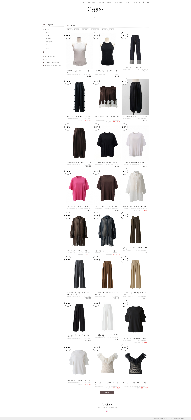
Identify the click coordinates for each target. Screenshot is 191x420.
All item (96, 18)
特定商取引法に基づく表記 (53, 65)
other (48, 48)
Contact (129, 2)
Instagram (137, 2)
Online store (91, 2)
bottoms (48, 38)
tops (47, 32)
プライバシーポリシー (52, 62)
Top (83, 2)
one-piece (49, 41)
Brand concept (119, 2)
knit (47, 45)
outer (48, 35)
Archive (109, 2)
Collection (101, 2)
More (107, 392)
